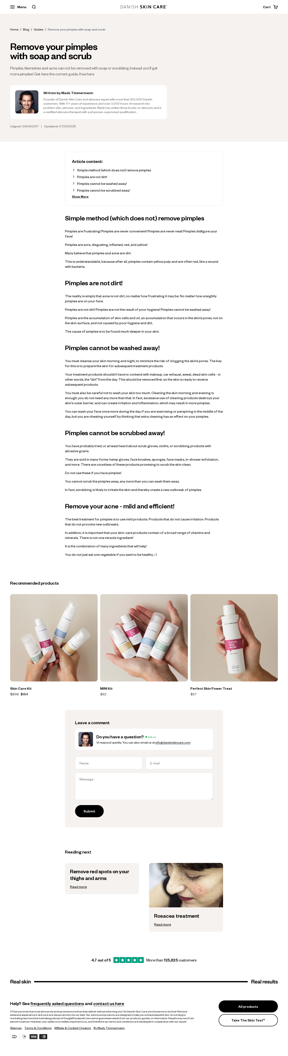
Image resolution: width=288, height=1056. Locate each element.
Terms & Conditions (38, 1028)
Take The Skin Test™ (248, 1020)
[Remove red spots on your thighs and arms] (102, 878)
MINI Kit (106, 688)
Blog (26, 29)
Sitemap (16, 1028)
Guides (38, 29)
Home (14, 29)
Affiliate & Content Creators (72, 1028)
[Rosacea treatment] (186, 919)
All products (248, 1006)
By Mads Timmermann (109, 1028)
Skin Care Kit (21, 688)
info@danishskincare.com (173, 742)
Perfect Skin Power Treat (211, 688)
